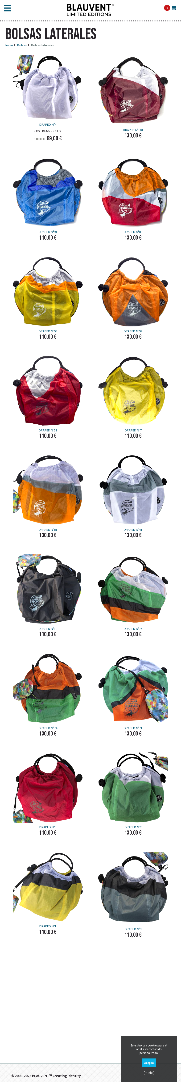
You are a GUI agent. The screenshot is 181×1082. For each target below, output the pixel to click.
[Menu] (7, 9)
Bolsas (22, 45)
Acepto (149, 1063)
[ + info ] (149, 1072)
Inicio (9, 45)
